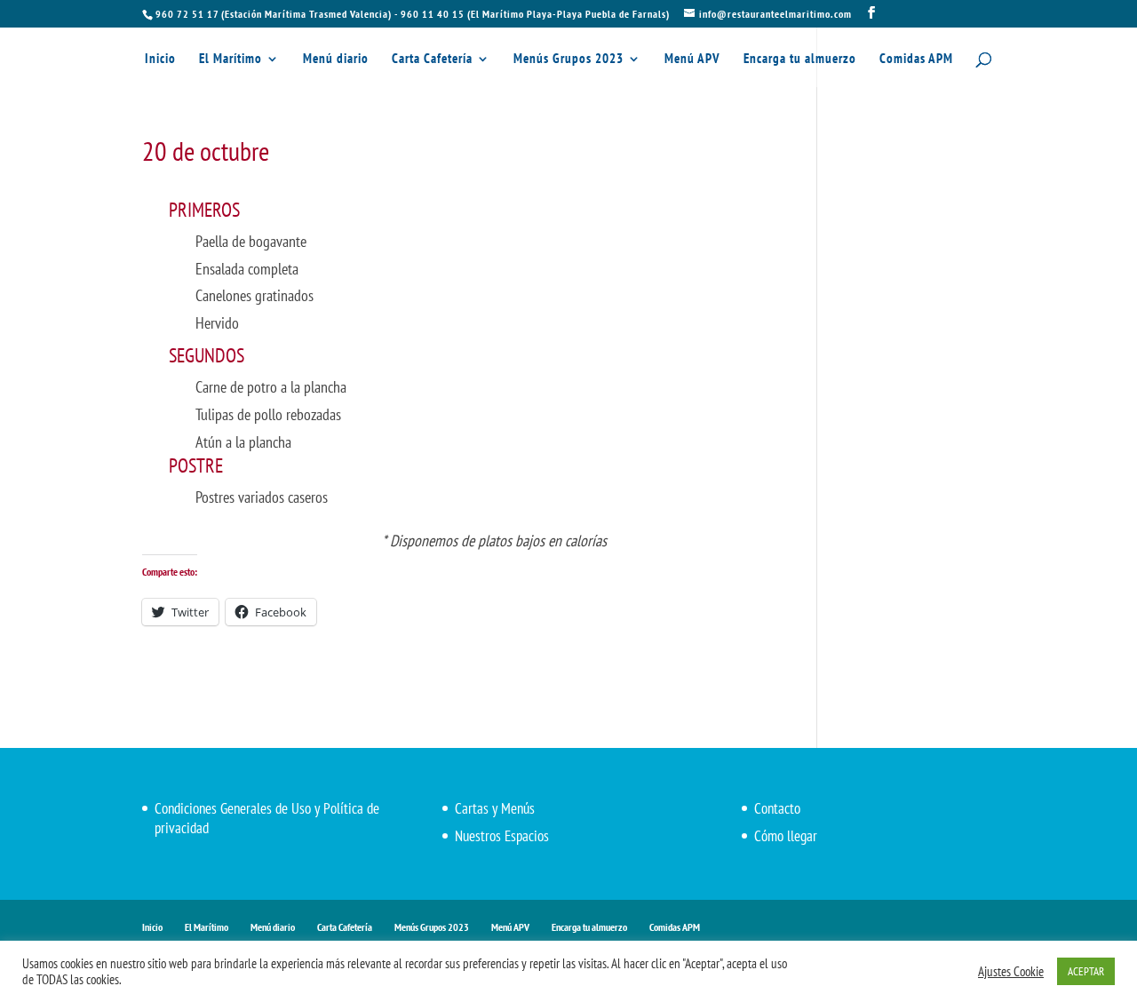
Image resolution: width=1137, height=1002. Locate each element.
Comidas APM (916, 59)
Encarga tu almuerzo (799, 59)
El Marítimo (230, 59)
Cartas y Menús (495, 808)
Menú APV (692, 59)
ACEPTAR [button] (1086, 971)
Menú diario (336, 59)
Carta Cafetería (432, 59)
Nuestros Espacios (502, 836)
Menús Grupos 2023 (568, 59)
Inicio (160, 59)
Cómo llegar (785, 836)
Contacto (777, 808)
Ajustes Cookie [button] (1011, 972)
